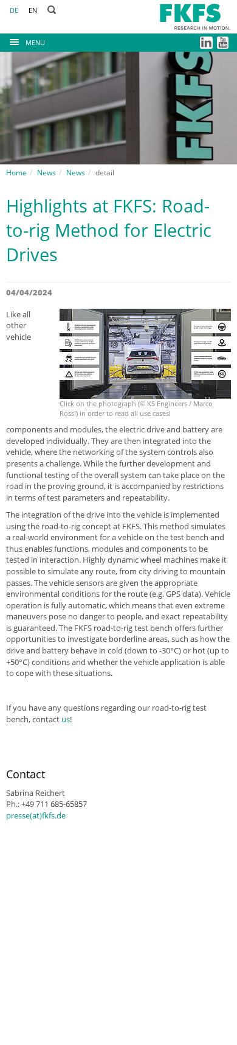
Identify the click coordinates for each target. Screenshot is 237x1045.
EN (33, 10)
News (46, 172)
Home (16, 172)
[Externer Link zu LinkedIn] (207, 41)
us (65, 719)
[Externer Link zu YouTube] (224, 41)
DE (14, 10)
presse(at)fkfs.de (36, 815)
